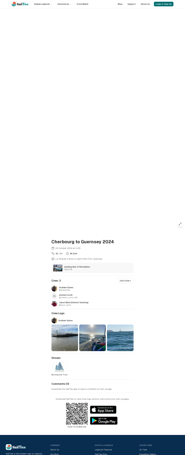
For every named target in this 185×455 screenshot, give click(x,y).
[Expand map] (180, 224)
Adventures (63, 4)
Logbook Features (103, 450)
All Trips (143, 450)
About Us (145, 4)
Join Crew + (125, 281)
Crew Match (82, 4)
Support (131, 4)
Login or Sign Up (164, 4)
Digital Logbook (42, 4)
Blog (120, 4)
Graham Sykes (65, 320)
